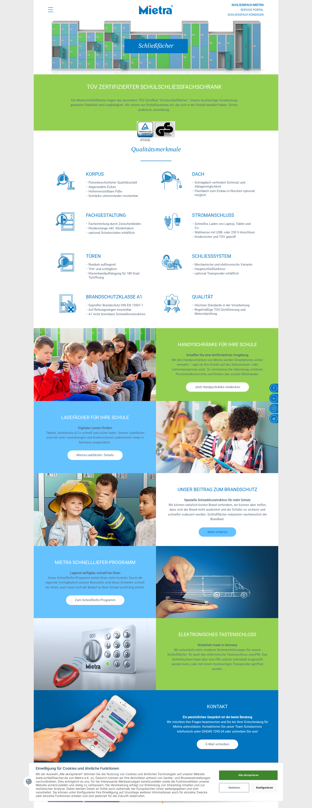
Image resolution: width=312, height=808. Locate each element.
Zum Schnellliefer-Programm (95, 600)
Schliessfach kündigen (246, 14)
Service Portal (252, 9)
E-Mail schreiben (217, 744)
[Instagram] (273, 408)
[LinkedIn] (273, 398)
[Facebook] (273, 388)
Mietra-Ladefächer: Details (95, 455)
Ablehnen (234, 787)
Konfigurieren (264, 787)
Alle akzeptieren (248, 775)
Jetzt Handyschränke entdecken (217, 387)
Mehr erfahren (217, 532)
